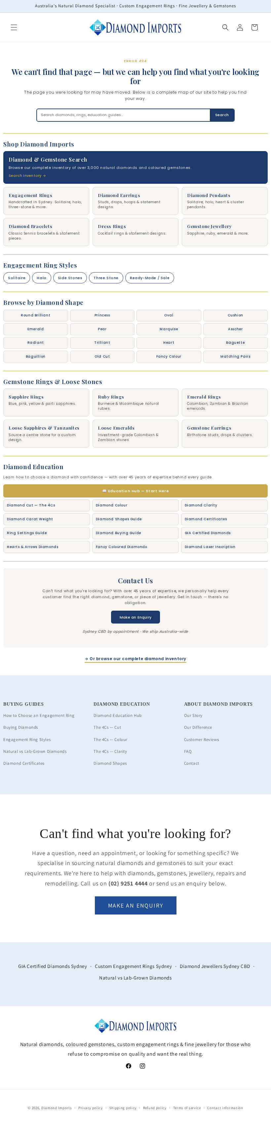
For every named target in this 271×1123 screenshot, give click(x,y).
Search (222, 114)
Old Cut (102, 356)
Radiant (35, 342)
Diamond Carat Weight (30, 519)
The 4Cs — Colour (110, 739)
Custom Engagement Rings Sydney (133, 966)
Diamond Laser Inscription (210, 546)
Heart (168, 342)
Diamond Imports (56, 1108)
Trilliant (102, 342)
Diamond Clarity (201, 505)
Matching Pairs (235, 356)
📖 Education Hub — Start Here (135, 491)
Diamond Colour (111, 505)
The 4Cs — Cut (107, 727)
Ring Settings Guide (27, 532)
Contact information (225, 1108)
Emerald (35, 329)
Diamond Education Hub (118, 715)
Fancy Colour (168, 356)
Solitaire (16, 277)
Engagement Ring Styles (27, 739)
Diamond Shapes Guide (119, 519)
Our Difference (198, 727)
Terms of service (187, 1108)
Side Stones (70, 277)
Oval (168, 315)
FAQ (188, 751)
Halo (41, 277)
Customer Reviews (201, 739)
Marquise (169, 329)
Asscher (235, 329)
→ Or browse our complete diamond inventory (135, 658)
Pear (102, 329)
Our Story (193, 715)
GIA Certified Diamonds (208, 532)
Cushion (235, 315)
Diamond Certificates (206, 519)
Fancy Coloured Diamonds (121, 546)
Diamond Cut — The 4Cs (31, 505)
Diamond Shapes (110, 763)
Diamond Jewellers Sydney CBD (215, 966)
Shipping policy (123, 1108)
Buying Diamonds (20, 727)
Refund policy (155, 1108)
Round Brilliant (35, 315)
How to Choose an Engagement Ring (38, 715)
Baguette (235, 342)
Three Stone (106, 277)
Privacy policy (90, 1108)
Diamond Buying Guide (118, 532)
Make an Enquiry (135, 617)
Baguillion (36, 356)
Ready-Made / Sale (150, 277)
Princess (102, 315)
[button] (14, 27)
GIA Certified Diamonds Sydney (52, 966)
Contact (191, 763)
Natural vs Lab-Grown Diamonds (34, 751)
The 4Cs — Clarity (110, 751)
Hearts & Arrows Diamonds (32, 546)
